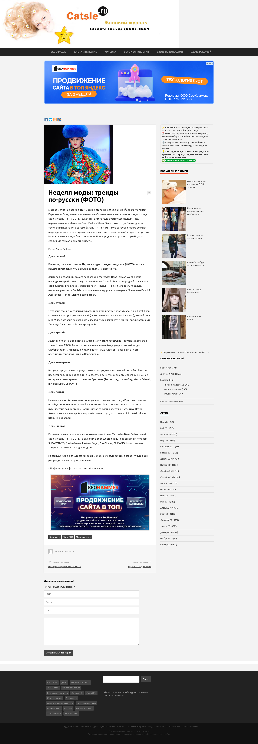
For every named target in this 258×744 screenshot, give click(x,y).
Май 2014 (165, 502)
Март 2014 (165, 514)
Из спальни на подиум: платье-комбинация (195, 211)
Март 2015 (165, 440)
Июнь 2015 (165, 422)
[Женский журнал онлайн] (89, 24)
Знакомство (52, 688)
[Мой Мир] (59, 119)
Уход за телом (71, 713)
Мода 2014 (68, 537)
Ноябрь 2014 (166, 465)
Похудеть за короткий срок (60, 703)
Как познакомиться (71, 688)
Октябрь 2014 (167, 471)
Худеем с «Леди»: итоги (139, 566)
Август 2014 (166, 483)
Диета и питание (85, 51)
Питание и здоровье (174, 385)
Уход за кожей (201, 51)
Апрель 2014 (166, 508)
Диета (64, 682)
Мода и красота (83, 537)
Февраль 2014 (167, 520)
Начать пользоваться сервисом (180, 160)
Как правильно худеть (57, 693)
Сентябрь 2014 (167, 477)
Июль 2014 (165, 489)
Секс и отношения (136, 51)
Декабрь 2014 (167, 459)
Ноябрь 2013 (166, 538)
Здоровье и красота (80, 682)
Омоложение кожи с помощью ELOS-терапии (196, 184)
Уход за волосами (170, 51)
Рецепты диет (54, 708)
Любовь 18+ (77, 693)
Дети (95, 726)
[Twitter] (50, 119)
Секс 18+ (68, 708)
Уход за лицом (54, 713)
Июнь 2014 (165, 495)
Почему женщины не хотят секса (64, 566)
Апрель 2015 (166, 434)
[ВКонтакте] (46, 119)
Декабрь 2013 (167, 532)
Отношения (71, 698)
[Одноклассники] (55, 119)
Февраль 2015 (167, 446)
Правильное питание (86, 703)
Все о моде (58, 51)
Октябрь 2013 (167, 544)
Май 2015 (165, 428)
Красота (110, 51)
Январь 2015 (166, 453)
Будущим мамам (71, 726)
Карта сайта (164, 734)
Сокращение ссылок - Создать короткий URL (185, 352)
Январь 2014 (166, 526)
